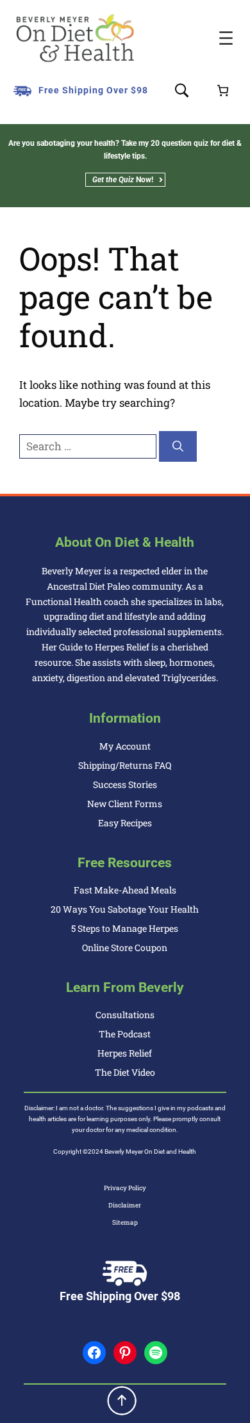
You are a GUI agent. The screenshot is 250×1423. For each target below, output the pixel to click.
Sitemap (125, 1222)
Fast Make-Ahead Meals (125, 890)
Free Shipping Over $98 (93, 90)
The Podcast (125, 1034)
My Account (125, 746)
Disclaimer (124, 1205)
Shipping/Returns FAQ (124, 765)
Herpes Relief (124, 1053)
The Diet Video (125, 1072)
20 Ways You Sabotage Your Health (125, 909)
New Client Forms (124, 804)
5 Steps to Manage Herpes (124, 928)
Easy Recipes (125, 823)
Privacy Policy (125, 1188)
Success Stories (125, 784)
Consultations (125, 1015)
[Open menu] (226, 38)
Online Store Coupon (124, 947)
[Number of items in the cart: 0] (222, 90)
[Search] (178, 446)
